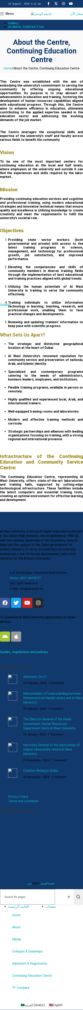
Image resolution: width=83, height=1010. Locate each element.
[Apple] (16, 637)
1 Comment (56, 683)
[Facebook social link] (48, 4)
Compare (23, 988)
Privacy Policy (18, 797)
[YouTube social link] (71, 4)
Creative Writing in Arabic (40, 771)
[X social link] (56, 4)
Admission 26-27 (35, 677)
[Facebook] (5, 603)
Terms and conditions (23, 801)
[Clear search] (70, 896)
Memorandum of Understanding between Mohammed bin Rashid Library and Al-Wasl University (53, 698)
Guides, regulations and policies (24, 652)
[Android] (5, 637)
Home (7, 68)
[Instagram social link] (63, 4)
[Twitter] (16, 603)
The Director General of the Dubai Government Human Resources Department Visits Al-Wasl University (49, 723)
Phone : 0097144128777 (25, 578)
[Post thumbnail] (14, 680)
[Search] (78, 896)
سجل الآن (76, 14)
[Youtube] (27, 603)
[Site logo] (41, 14)
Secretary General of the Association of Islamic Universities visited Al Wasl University (51, 749)
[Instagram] (38, 603)
